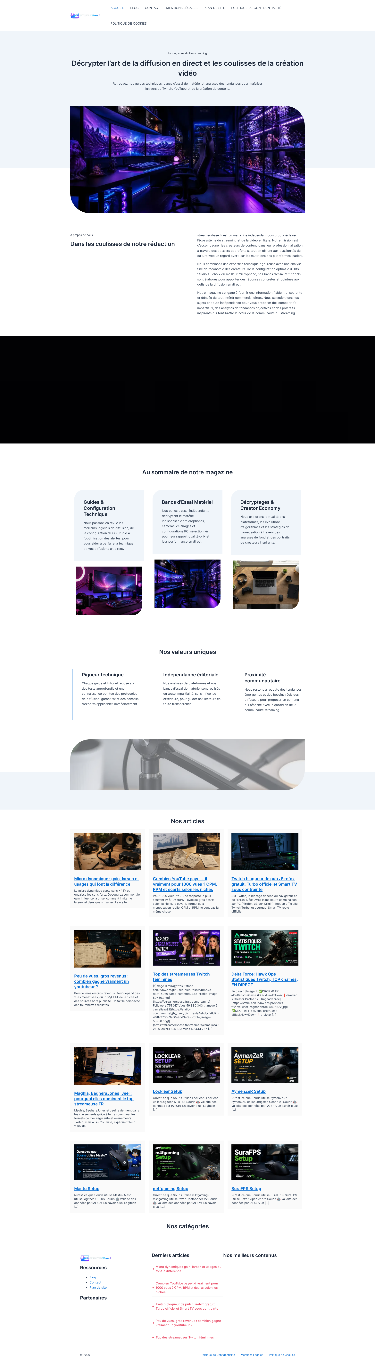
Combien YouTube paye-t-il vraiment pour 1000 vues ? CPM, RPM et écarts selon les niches (185, 884)
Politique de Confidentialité (256, 8)
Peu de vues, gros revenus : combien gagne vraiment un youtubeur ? (101, 981)
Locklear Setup (167, 1091)
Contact (152, 8)
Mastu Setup (86, 1188)
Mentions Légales (181, 8)
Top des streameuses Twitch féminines (185, 1337)
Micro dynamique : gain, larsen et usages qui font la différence (189, 1269)
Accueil (117, 8)
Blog (134, 8)
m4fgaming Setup (170, 1188)
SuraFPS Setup (246, 1188)
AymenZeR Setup (248, 1091)
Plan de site (214, 8)
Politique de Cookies (129, 23)
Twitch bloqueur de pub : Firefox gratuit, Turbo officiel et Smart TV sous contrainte (264, 884)
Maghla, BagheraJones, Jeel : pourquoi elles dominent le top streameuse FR (104, 1098)
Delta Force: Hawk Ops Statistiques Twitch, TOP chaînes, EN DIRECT (264, 979)
